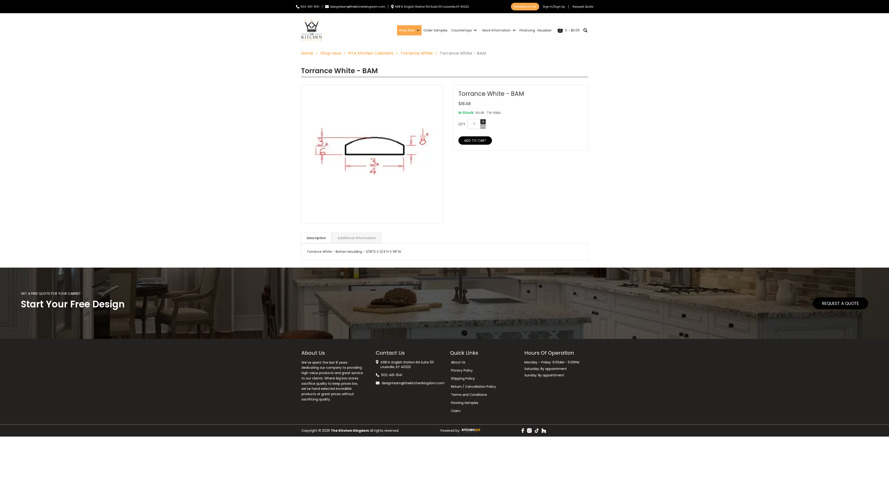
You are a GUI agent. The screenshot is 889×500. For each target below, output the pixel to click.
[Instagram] (529, 430)
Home (307, 53)
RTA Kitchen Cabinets (370, 53)
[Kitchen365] (471, 430)
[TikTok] (537, 430)
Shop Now (330, 53)
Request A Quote (840, 303)
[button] (372, 154)
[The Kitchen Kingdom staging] (311, 30)
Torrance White (417, 53)
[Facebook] (522, 430)
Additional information (357, 238)
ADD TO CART (475, 140)
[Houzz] (544, 430)
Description (316, 238)
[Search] (585, 30)
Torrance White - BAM (463, 53)
